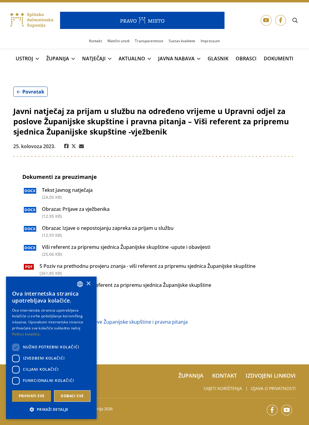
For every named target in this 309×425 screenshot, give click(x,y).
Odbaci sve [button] (72, 395)
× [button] (88, 283)
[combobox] (80, 284)
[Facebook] (66, 146)
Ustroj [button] (24, 59)
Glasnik (218, 59)
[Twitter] (74, 146)
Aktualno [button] (132, 59)
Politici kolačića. (26, 334)
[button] (51, 409)
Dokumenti (278, 59)
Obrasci (246, 59)
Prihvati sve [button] (32, 395)
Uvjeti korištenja (223, 388)
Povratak (33, 91)
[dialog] (51, 348)
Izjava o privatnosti (273, 388)
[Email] (81, 146)
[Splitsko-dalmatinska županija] (31, 20)
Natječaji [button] (94, 59)
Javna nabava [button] (176, 59)
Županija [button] (57, 59)
